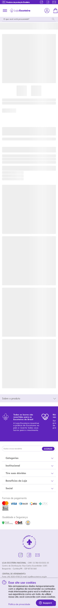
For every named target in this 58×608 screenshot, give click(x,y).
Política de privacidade (19, 604)
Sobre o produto (11, 398)
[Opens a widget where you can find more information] (45, 603)
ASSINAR (48, 449)
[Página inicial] (20, 10)
